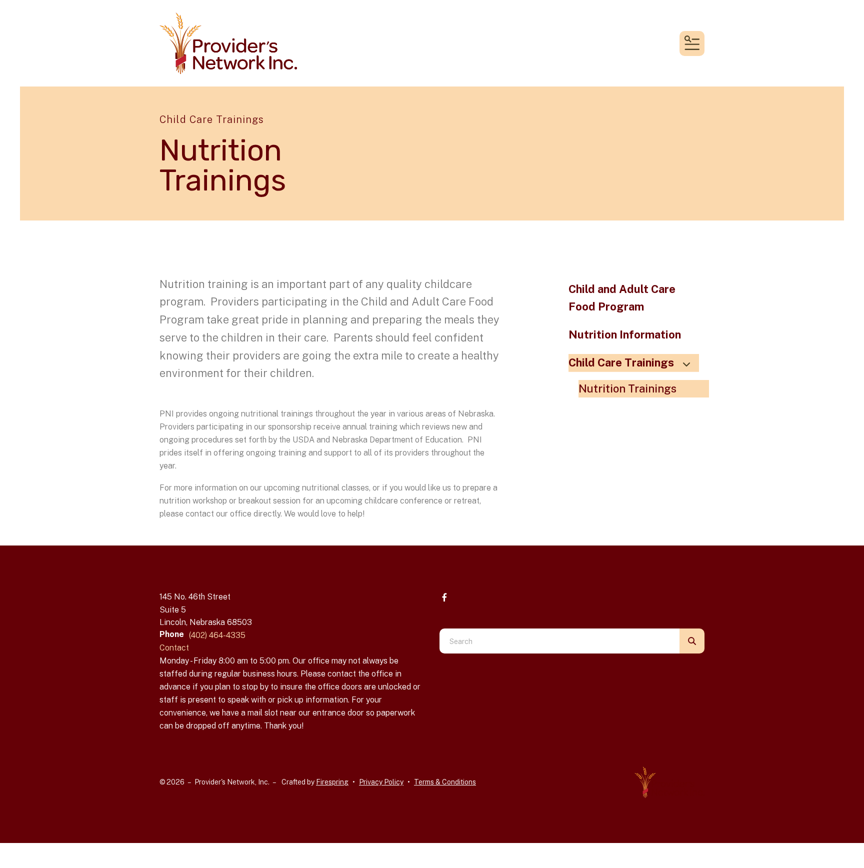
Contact (174, 647)
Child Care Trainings (621, 362)
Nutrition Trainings (627, 388)
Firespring (332, 782)
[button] (692, 43)
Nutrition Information (624, 334)
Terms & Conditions (445, 782)
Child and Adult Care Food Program (622, 298)
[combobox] (560, 641)
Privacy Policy (381, 782)
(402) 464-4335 (217, 635)
